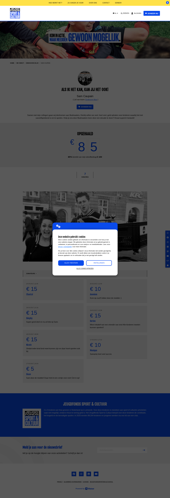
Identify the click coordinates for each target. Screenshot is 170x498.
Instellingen (99, 263)
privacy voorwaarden (65, 247)
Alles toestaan (71, 263)
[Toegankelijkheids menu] (167, 2)
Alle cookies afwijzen (85, 268)
